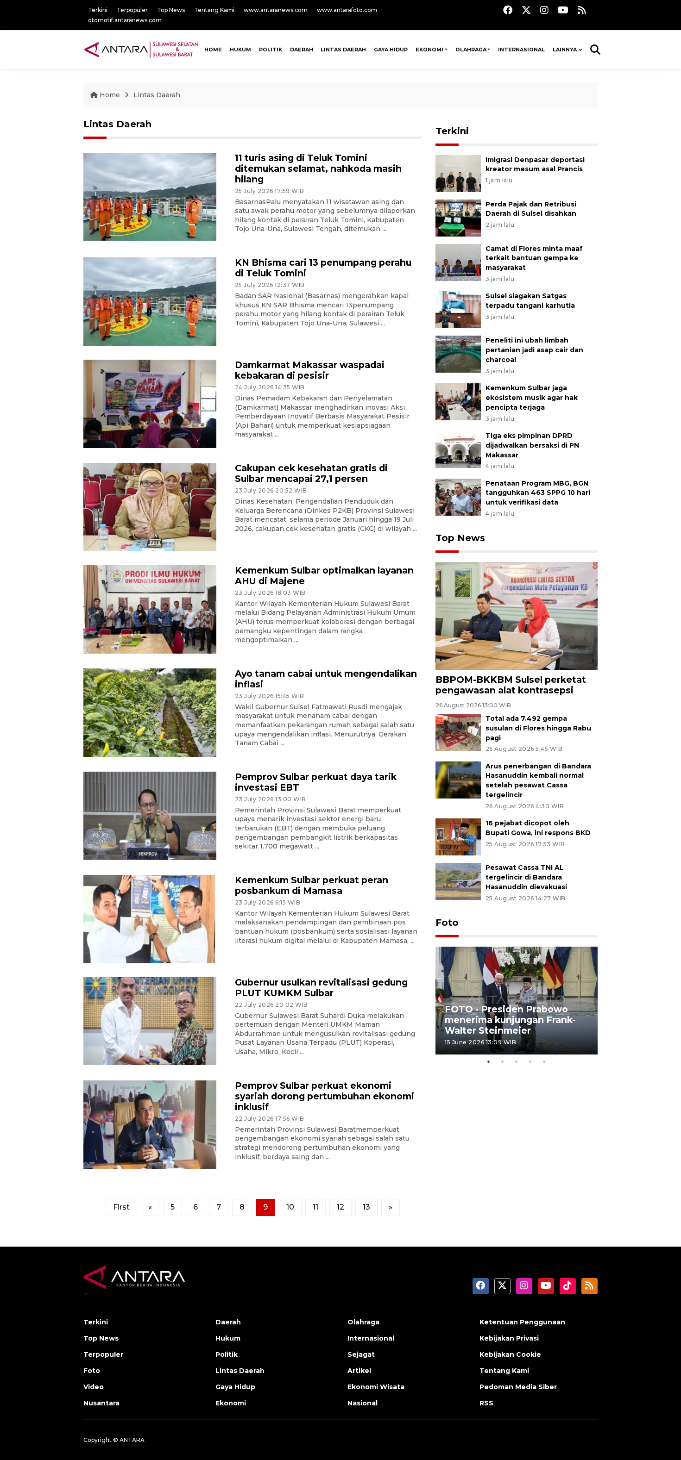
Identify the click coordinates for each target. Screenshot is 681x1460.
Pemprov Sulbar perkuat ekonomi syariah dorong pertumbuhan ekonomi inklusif (324, 1096)
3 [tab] (516, 1061)
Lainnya (565, 49)
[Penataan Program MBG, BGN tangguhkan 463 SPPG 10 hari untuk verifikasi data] (458, 496)
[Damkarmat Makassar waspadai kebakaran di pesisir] (149, 403)
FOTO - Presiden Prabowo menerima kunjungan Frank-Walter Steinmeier (510, 1020)
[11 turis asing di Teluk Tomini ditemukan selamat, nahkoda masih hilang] (149, 196)
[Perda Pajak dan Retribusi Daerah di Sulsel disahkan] (458, 217)
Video (93, 1387)
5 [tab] (544, 1061)
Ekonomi (429, 49)
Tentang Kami (214, 9)
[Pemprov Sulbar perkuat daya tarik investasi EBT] (149, 815)
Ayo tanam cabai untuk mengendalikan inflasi (326, 679)
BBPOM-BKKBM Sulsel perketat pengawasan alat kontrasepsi (510, 685)
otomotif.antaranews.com (125, 20)
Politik (270, 49)
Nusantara (101, 1403)
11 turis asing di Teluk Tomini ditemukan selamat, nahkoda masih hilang (318, 168)
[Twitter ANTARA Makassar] (526, 10)
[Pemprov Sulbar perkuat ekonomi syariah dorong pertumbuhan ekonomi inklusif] (149, 1123)
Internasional (521, 49)
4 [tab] (530, 1061)
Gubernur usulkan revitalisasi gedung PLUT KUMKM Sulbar (321, 987)
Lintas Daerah (343, 49)
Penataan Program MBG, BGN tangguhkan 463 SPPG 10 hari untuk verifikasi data (538, 493)
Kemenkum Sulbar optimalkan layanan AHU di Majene (324, 575)
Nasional (362, 1403)
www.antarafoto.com (347, 9)
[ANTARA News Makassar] (141, 49)
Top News (171, 9)
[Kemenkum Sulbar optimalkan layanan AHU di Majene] (149, 608)
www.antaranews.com (276, 9)
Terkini (97, 9)
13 (366, 1207)
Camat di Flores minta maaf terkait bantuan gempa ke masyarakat (534, 258)
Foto (447, 922)
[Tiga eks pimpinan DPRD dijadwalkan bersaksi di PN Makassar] (458, 448)
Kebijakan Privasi (509, 1338)
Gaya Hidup (391, 49)
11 (315, 1207)
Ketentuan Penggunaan (522, 1322)
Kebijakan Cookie (510, 1354)
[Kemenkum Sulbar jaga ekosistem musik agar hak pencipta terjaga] (458, 401)
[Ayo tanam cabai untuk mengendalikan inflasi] (149, 711)
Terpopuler (132, 9)
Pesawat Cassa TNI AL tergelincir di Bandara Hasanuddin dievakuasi (526, 877)
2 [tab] (502, 1061)
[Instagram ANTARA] (544, 10)
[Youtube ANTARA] (563, 10)
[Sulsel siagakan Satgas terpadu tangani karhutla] (458, 309)
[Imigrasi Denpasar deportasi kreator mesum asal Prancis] (458, 172)
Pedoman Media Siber (518, 1387)
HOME (213, 49)
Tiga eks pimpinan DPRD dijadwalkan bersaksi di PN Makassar (532, 445)
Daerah (301, 49)
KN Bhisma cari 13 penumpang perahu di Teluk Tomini (323, 268)
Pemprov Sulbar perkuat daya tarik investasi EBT (316, 782)
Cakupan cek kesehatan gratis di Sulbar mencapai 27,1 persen (311, 473)
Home (110, 95)
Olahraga (470, 49)
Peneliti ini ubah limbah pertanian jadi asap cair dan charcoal (534, 350)
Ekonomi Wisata (375, 1387)
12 (340, 1207)
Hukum (240, 49)
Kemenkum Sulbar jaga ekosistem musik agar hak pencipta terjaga (532, 398)
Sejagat (361, 1354)
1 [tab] (488, 1061)
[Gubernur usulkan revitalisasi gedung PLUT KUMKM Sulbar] (149, 1020)
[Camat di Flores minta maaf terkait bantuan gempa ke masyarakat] (458, 261)
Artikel (359, 1370)
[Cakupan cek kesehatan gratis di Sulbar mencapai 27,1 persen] (149, 506)
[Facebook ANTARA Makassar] (507, 10)
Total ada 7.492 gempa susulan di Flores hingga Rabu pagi (538, 728)
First (121, 1207)
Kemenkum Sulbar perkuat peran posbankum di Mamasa (311, 885)
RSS (486, 1403)
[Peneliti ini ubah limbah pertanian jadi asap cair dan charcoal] (458, 353)
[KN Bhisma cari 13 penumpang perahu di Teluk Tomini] (149, 301)
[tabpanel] (516, 1000)
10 (290, 1207)
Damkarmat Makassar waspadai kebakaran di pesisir (310, 370)
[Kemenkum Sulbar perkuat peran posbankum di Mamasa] (149, 918)
